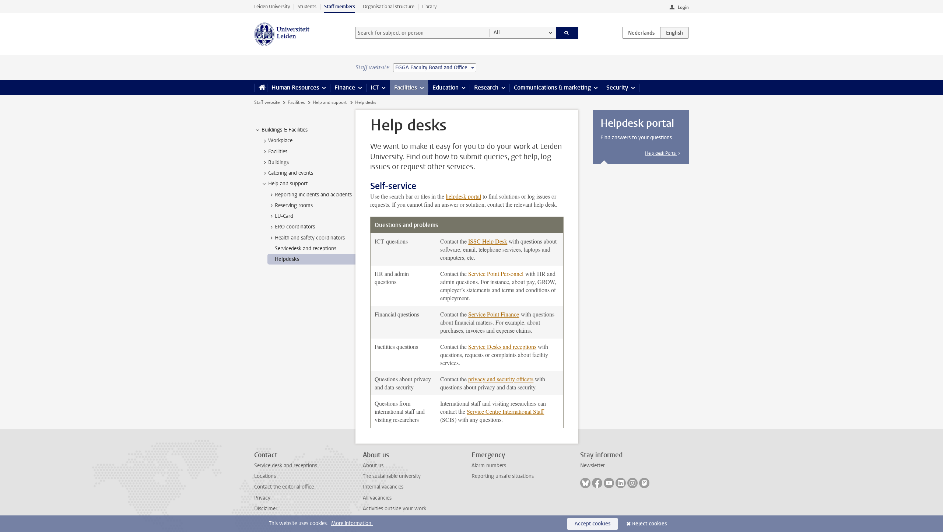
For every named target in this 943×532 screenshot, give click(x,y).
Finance (344, 87)
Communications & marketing (552, 87)
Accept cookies (592, 523)
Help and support (330, 102)
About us (373, 465)
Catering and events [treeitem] (290, 172)
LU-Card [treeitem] (284, 216)
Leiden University (272, 6)
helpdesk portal (463, 196)
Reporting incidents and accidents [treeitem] (313, 194)
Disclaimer (265, 508)
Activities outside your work (394, 508)
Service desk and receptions (285, 465)
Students (307, 6)
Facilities (405, 87)
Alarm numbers (489, 465)
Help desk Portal (661, 153)
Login (683, 7)
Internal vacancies (383, 486)
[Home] (260, 87)
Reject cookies (649, 523)
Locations (265, 476)
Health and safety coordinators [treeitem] (310, 237)
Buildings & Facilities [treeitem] (285, 129)
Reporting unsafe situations (503, 476)
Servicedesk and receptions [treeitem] (305, 248)
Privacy (262, 497)
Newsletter (592, 465)
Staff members (339, 6)
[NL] (641, 33)
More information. (352, 523)
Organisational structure (388, 6)
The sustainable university (392, 476)
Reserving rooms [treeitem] (294, 205)
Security (617, 87)
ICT (375, 87)
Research (486, 87)
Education (445, 87)
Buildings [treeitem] (278, 162)
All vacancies (377, 497)
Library (429, 6)
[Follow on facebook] (597, 483)
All (497, 32)
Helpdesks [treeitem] (287, 259)
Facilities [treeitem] (277, 151)
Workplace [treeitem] (280, 140)
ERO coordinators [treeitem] (295, 226)
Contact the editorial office (284, 486)
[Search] (567, 33)
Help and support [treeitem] (288, 183)
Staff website (267, 102)
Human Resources (295, 87)
